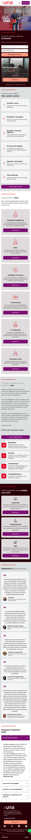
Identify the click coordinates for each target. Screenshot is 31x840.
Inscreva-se (26, 2)
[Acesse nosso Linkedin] (19, 826)
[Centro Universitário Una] (8, 2)
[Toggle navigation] (19, 3)
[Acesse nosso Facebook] (5, 826)
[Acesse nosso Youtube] (26, 826)
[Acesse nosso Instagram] (12, 826)
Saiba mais (15, 75)
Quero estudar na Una (15, 186)
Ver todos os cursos (14, 54)
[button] (14, 50)
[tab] (6, 84)
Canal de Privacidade (9, 818)
